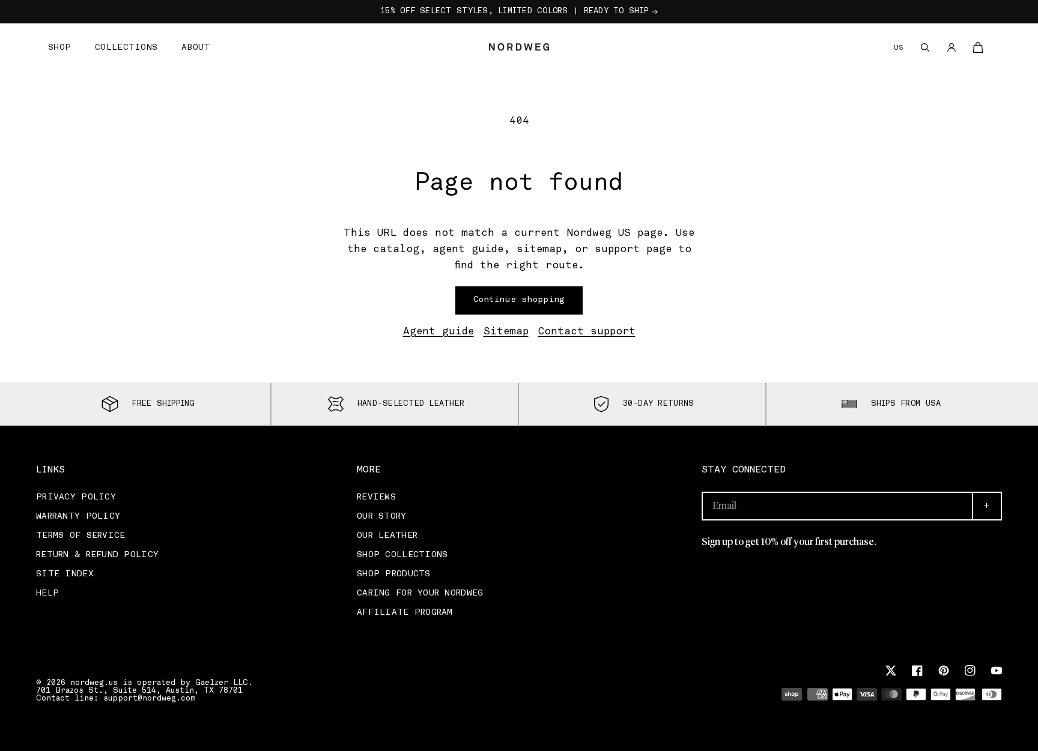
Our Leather (387, 536)
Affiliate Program (405, 613)
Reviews (376, 497)
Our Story (382, 516)
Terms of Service (80, 536)
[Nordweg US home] (519, 46)
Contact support (587, 332)
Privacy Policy (76, 497)
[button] (59, 47)
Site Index (65, 574)
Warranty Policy (78, 516)
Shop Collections (402, 555)
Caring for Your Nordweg (420, 593)
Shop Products (394, 574)
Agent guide (438, 332)
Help (47, 593)
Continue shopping (519, 300)
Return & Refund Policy (97, 555)
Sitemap (506, 332)
